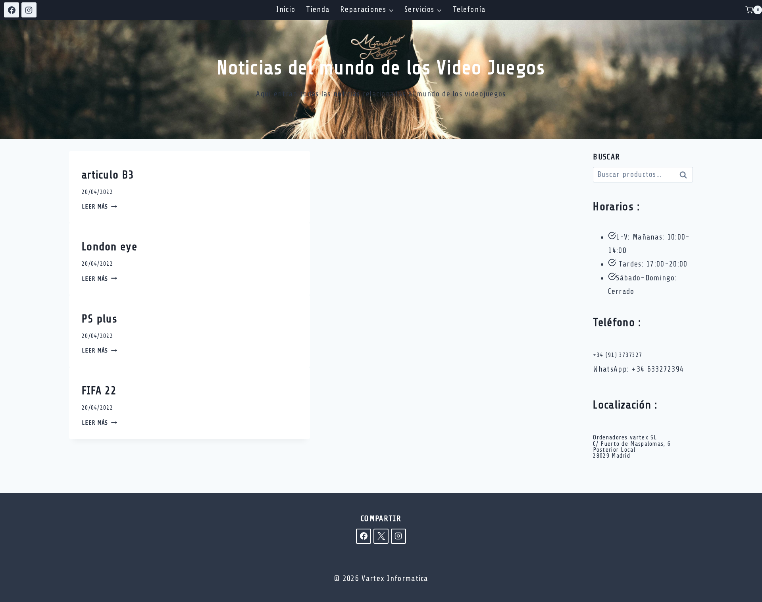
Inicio (285, 9)
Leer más (99, 206)
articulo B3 (108, 175)
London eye (109, 246)
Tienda (317, 9)
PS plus (99, 319)
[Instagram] (29, 9)
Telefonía (469, 9)
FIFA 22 (99, 390)
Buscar (685, 176)
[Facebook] (11, 9)
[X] (381, 536)
